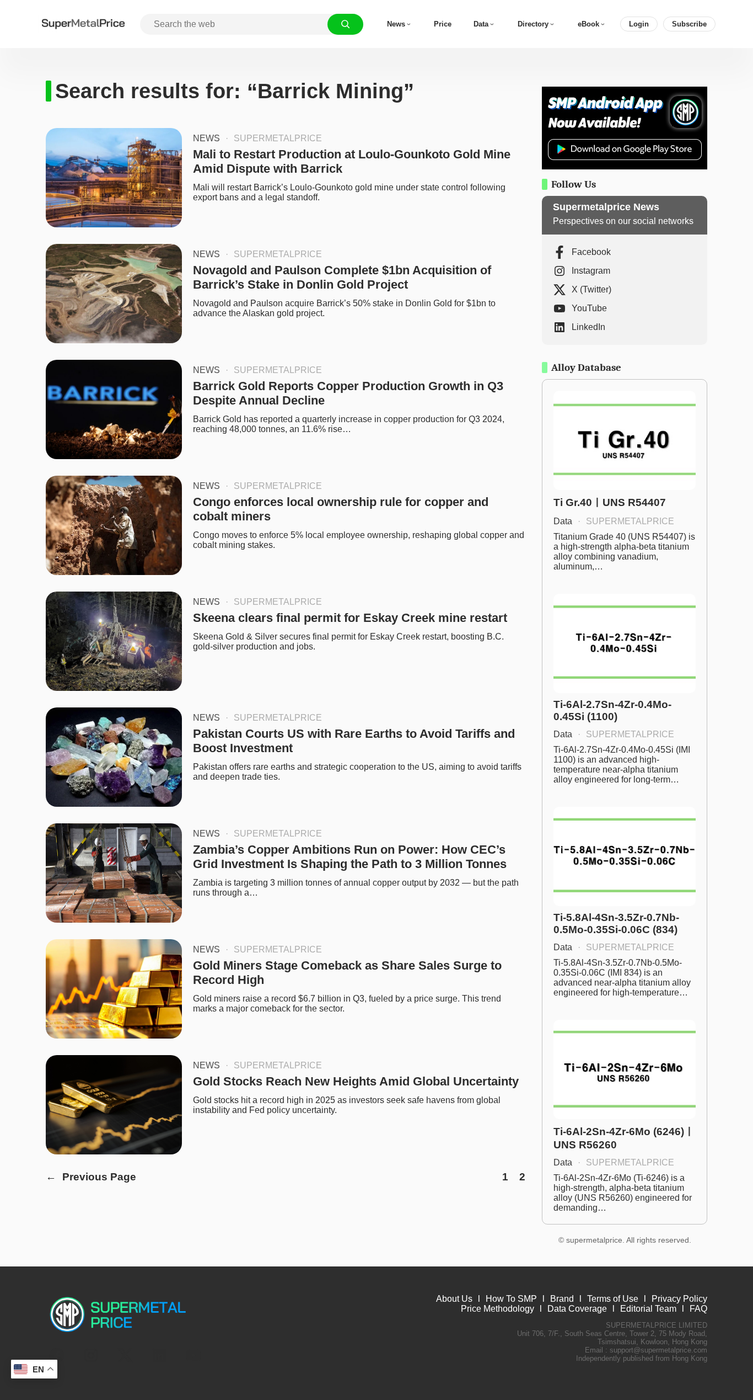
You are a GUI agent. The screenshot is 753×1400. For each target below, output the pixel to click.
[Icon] (57, 1355)
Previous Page (91, 1177)
